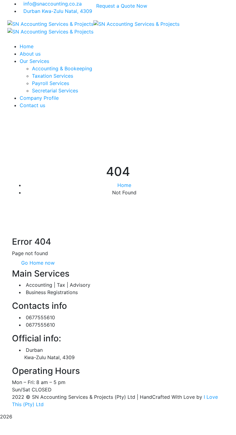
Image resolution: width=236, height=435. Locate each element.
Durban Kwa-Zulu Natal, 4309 (57, 11)
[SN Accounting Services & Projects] (50, 23)
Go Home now (37, 263)
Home (124, 185)
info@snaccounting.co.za (52, 4)
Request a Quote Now (121, 6)
